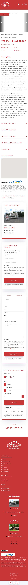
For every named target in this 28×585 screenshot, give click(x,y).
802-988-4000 (15, 533)
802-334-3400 (22, 4)
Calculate (14, 402)
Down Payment (7, 387)
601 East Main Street (14, 512)
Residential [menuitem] (3, 459)
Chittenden (15, 196)
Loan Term (7, 373)
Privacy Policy (12, 348)
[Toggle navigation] (26, 4)
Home (2, 196)
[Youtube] (16, 543)
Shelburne (22, 196)
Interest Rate (7, 393)
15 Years (14, 376)
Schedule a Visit (19, 295)
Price (5, 381)
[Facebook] (12, 543)
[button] (2, 22)
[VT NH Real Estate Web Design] (14, 575)
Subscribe (14, 280)
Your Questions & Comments (10, 321)
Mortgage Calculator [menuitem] (5, 490)
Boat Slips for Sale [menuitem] (5, 471)
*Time (5, 315)
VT (11, 196)
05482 (3, 198)
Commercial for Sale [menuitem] (5, 461)
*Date (5, 310)
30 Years (7, 376)
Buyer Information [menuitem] (5, 488)
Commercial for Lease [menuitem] (6, 463)
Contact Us (9, 295)
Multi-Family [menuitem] (4, 467)
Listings (7, 196)
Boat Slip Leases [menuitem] (4, 469)
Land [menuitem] (2, 465)
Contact (15, 515)
